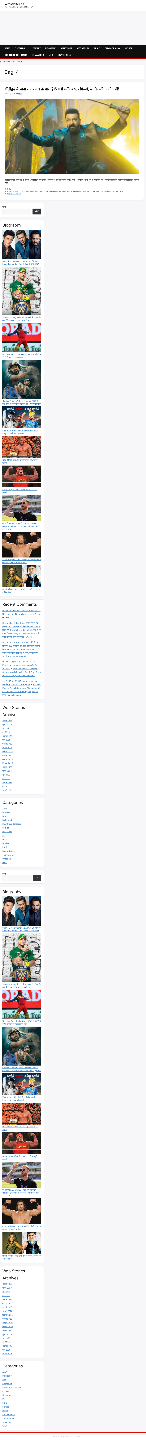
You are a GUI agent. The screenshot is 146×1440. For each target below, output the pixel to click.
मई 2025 (6, 779)
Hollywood (38, 55)
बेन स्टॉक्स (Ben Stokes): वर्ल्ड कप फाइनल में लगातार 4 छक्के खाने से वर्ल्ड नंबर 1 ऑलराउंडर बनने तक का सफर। (21, 526)
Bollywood (67, 48)
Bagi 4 (9, 191)
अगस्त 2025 (7, 767)
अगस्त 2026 (7, 720)
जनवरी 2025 (7, 790)
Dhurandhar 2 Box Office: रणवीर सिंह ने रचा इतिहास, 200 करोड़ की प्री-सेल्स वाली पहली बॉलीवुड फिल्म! (21, 626)
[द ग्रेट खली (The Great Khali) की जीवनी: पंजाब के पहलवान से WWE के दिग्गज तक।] (21, 545)
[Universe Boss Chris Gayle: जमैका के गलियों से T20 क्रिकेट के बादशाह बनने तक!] (21, 338)
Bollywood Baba (19, 191)
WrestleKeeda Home (7, 61)
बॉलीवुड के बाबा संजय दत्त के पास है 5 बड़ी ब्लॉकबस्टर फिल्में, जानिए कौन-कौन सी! (62, 88)
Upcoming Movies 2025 (113, 191)
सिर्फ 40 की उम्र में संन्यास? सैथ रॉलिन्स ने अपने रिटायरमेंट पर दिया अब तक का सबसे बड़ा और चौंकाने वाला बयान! (20, 665)
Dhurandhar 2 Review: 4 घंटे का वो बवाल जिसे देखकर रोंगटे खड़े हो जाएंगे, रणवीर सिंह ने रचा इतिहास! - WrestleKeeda (20, 652)
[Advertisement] (73, 28)
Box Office (44, 191)
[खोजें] (37, 878)
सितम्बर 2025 (7, 763)
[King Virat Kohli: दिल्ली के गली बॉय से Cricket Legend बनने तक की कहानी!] (21, 417)
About (97, 48)
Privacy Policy (112, 48)
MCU (51, 55)
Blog (4, 816)
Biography (50, 48)
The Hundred (8, 855)
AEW (4, 808)
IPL (3, 835)
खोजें (4, 207)
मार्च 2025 (6, 786)
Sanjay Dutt (77, 191)
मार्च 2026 (6, 740)
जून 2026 (6, 728)
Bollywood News (32, 191)
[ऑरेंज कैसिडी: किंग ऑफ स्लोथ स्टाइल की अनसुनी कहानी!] (21, 447)
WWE (4, 863)
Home (7, 48)
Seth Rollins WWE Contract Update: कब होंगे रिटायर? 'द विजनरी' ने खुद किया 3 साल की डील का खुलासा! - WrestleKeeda (21, 672)
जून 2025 (6, 775)
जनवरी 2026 (7, 748)
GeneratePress (87, 1436)
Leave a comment (14, 194)
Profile (5, 847)
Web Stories (83, 48)
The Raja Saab (97, 191)
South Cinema (64, 55)
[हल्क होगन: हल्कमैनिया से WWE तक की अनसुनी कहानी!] (21, 477)
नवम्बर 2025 (7, 755)
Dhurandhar (53, 191)
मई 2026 (6, 732)
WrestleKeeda (14, 4)
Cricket (37, 48)
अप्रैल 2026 (7, 736)
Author (128, 48)
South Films (86, 191)
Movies (5, 843)
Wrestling (20, 48)
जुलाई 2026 (7, 724)
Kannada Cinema (65, 191)
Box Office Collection (16, 55)
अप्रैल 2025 (7, 782)
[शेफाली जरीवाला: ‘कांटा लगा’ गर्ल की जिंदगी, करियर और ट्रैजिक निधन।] (21, 576)
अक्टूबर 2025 (7, 759)
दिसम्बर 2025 (7, 751)
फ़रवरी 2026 (7, 744)
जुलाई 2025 (7, 771)
